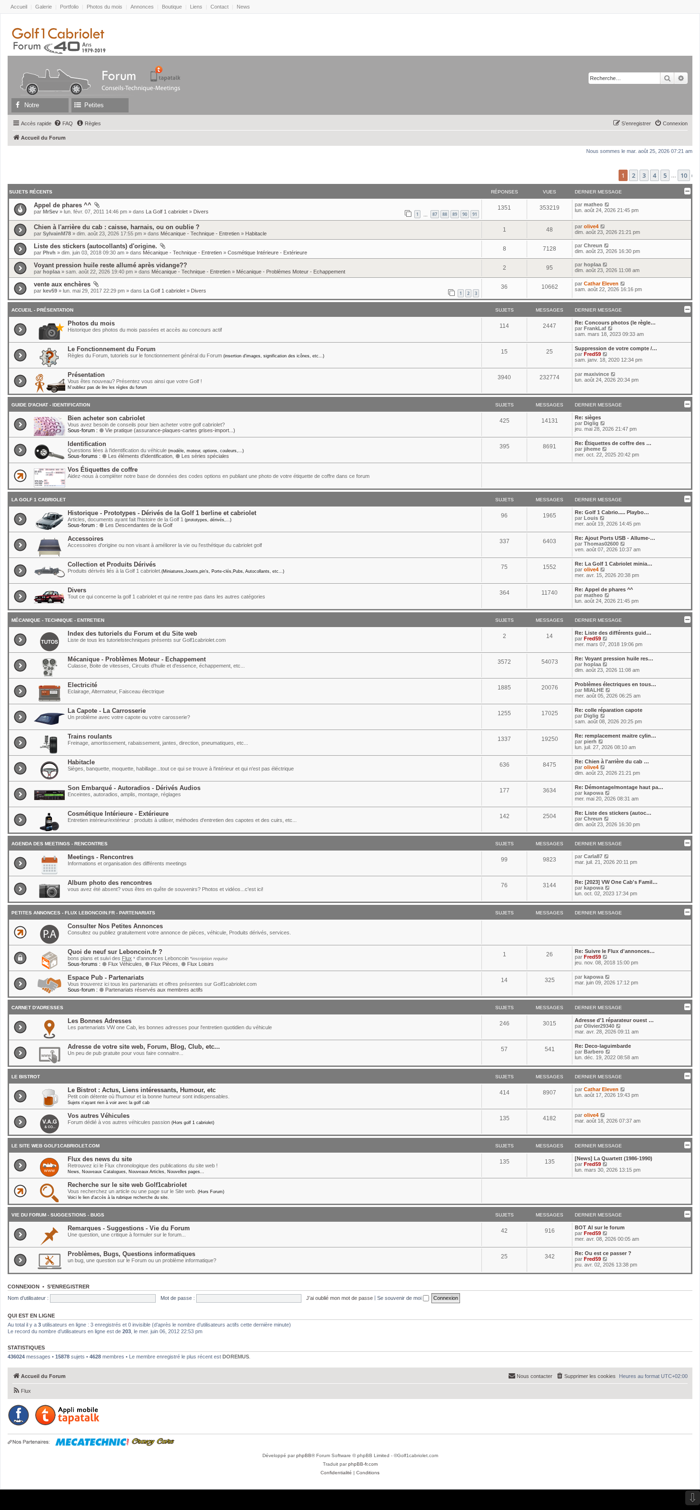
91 (474, 214)
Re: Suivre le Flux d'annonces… (615, 951)
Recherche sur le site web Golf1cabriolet (127, 1184)
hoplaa (51, 271)
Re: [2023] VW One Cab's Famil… (616, 882)
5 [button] (665, 175)
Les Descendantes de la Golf (138, 525)
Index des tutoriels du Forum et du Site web (132, 633)
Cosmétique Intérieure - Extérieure (267, 252)
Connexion (24, 1286)
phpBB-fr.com (363, 1464)
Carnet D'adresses (37, 1007)
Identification (87, 443)
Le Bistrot (25, 1076)
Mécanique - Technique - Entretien (200, 233)
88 (444, 214)
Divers (201, 211)
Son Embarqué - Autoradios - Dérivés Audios (134, 787)
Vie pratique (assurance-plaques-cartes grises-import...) (170, 430)
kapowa (593, 793)
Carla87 (593, 856)
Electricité (82, 685)
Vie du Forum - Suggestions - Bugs (57, 1214)
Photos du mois (104, 7)
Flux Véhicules (125, 964)
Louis (591, 518)
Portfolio (69, 7)
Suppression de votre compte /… (616, 348)
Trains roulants (90, 736)
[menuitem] (63, 123)
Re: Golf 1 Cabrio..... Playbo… (612, 512)
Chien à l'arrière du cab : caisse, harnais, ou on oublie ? (117, 227)
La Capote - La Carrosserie (107, 710)
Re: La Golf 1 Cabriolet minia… (613, 564)
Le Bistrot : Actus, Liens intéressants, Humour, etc (142, 1090)
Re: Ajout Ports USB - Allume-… (615, 538)
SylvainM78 (57, 233)
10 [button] (683, 175)
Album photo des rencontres (110, 882)
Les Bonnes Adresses (99, 1020)
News (243, 7)
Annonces (142, 7)
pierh (590, 741)
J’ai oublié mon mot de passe (339, 1298)
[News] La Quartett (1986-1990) (613, 1158)
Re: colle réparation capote (608, 710)
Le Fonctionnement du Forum (112, 349)
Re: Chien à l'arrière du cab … (612, 761)
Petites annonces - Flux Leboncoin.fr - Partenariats (83, 912)
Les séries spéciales (205, 456)
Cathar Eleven (601, 283)
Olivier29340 (599, 1026)
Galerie (43, 7)
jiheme (592, 449)
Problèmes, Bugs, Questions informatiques (131, 1253)
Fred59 (592, 354)
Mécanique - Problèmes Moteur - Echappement (290, 271)
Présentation (86, 374)
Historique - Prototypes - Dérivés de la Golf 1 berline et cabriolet (162, 513)
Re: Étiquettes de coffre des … (613, 443)
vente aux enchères (62, 284)
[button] (691, 175)
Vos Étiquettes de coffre (103, 469)
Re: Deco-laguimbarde (603, 1046)
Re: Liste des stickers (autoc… (613, 813)
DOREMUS (235, 1356)
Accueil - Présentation (42, 310)
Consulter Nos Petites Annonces (115, 926)
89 (454, 214)
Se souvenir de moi (400, 1298)
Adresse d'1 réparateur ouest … (614, 1020)
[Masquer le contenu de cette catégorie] (686, 309)
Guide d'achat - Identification (50, 404)
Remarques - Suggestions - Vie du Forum (129, 1228)
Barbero (594, 1051)
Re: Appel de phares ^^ (604, 589)
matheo (593, 204)
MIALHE (594, 690)
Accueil (18, 7)
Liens (196, 7)
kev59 (50, 291)
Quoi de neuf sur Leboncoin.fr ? (115, 951)
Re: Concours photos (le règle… (615, 322)
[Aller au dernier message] (607, 204)
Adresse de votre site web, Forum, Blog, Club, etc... (144, 1046)
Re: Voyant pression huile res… (614, 658)
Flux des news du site (100, 1159)
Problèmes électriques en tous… (615, 684)
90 (464, 214)
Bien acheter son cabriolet (106, 418)
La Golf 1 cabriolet (167, 211)
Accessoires (85, 538)
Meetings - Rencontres (100, 857)
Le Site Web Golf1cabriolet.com (55, 1145)
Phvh (49, 252)
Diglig (591, 423)
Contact (219, 7)
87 (434, 214)
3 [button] (644, 175)
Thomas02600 (601, 544)
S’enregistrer (68, 1286)
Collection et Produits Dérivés (112, 564)
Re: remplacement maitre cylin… (615, 736)
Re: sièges (588, 417)
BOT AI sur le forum (600, 1227)
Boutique (172, 7)
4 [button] (654, 175)
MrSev (50, 211)
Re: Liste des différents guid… (613, 633)
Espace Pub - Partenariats (106, 977)
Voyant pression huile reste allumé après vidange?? (110, 265)
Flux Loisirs (200, 964)
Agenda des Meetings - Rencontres (59, 843)
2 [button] (633, 175)
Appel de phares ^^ (62, 205)
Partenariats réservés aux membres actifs (154, 990)
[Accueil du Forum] (51, 73)
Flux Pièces (164, 964)
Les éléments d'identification (140, 456)
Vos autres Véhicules (99, 1115)
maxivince (596, 374)
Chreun (593, 245)
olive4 (591, 226)
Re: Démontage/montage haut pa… (619, 787)
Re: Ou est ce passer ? (603, 1253)
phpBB (303, 1455)
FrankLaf (595, 328)
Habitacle (256, 233)
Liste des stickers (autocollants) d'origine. (95, 246)
